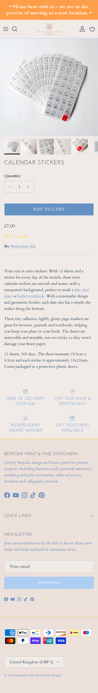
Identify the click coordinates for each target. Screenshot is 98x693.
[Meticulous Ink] (49, 29)
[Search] (17, 29)
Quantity (12, 175)
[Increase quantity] (29, 186)
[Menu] (5, 29)
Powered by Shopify (49, 675)
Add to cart (49, 209)
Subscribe (49, 582)
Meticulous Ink (23, 246)
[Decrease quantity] (9, 186)
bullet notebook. (31, 296)
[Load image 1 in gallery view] (49, 87)
